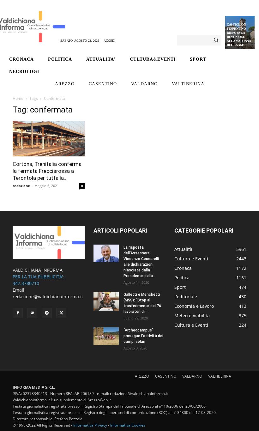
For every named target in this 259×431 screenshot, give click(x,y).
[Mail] (32, 313)
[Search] (215, 40)
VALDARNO (192, 376)
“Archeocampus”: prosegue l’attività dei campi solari (143, 336)
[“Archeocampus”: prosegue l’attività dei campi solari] (106, 336)
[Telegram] (47, 313)
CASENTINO (165, 376)
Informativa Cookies (127, 425)
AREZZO (142, 376)
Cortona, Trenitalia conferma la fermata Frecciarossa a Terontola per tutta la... (47, 171)
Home (18, 98)
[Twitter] (61, 313)
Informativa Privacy (90, 425)
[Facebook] (18, 313)
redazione (21, 185)
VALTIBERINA (219, 376)
